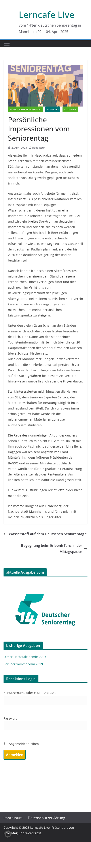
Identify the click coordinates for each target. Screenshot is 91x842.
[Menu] (7, 43)
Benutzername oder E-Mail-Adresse (30, 693)
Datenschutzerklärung (46, 817)
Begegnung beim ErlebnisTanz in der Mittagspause (51, 548)
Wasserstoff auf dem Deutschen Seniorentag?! (48, 534)
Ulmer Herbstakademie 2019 (25, 657)
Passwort (10, 718)
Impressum (13, 817)
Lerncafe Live (46, 14)
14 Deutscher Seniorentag (25, 109)
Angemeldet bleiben (23, 744)
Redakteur (38, 147)
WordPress (33, 833)
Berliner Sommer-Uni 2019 (23, 664)
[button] (8, 834)
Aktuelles (53, 109)
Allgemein (70, 109)
